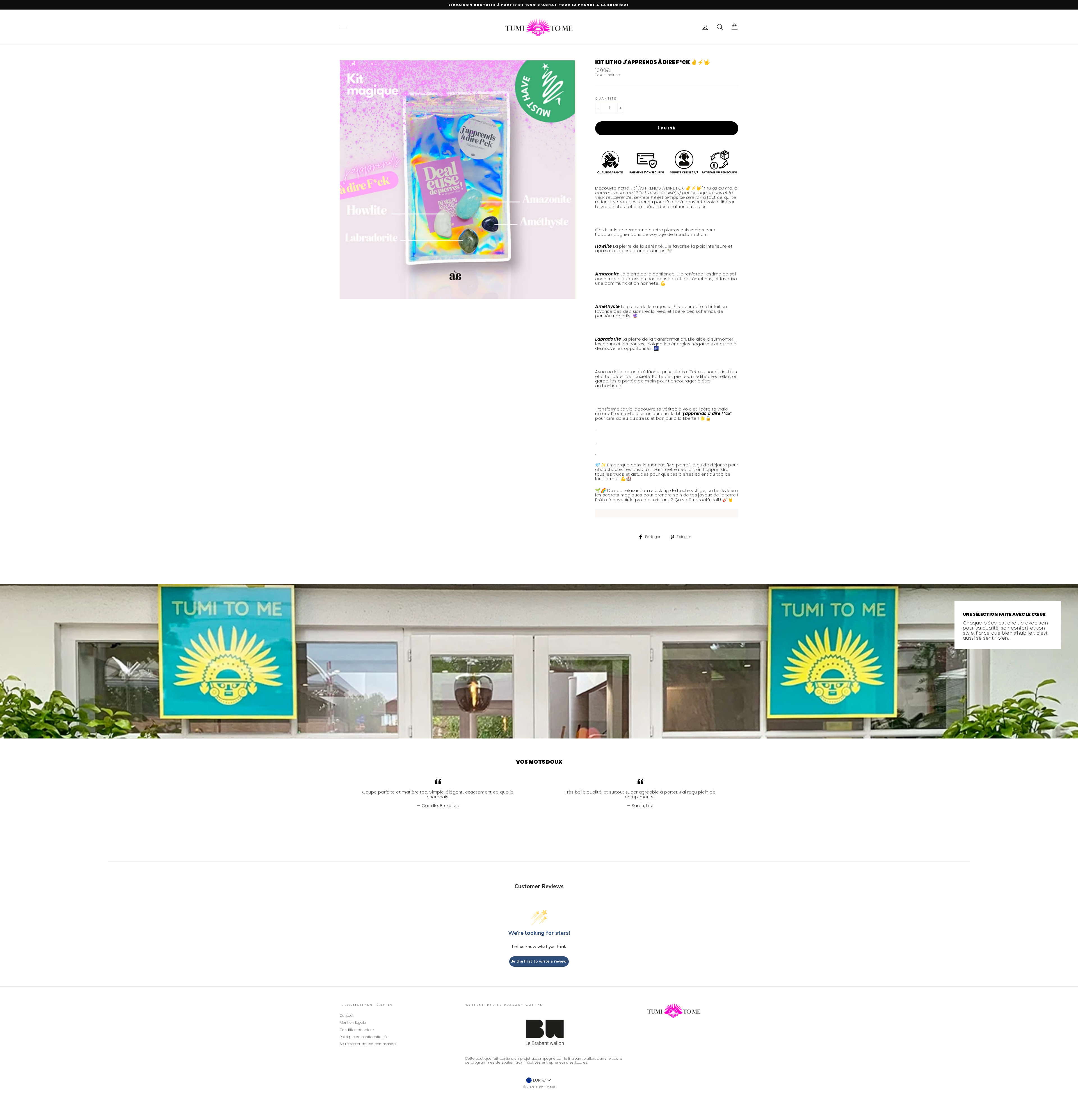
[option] (539, 5)
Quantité (606, 98)
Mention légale (353, 1022)
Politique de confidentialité (363, 1036)
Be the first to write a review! (539, 961)
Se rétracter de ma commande (368, 1043)
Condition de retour (357, 1029)
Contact (347, 1015)
